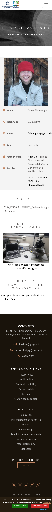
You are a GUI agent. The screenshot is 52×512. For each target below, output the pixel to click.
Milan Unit (33, 156)
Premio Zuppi (26, 429)
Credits (26, 394)
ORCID (31, 177)
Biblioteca (26, 448)
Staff (19, 34)
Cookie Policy (26, 379)
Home (11, 34)
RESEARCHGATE (36, 184)
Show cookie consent (27, 398)
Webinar (26, 424)
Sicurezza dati (26, 389)
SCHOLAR (42, 177)
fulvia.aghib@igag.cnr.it (40, 133)
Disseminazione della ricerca (26, 419)
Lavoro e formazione (26, 439)
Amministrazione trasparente (26, 434)
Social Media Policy (26, 384)
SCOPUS (32, 181)
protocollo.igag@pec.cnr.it (28, 350)
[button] (14, 485)
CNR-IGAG (39, 495)
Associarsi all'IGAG (26, 443)
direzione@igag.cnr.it (29, 344)
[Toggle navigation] (46, 5)
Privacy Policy (26, 374)
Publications (26, 414)
